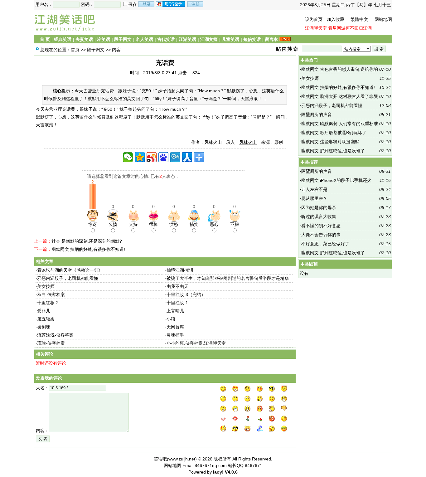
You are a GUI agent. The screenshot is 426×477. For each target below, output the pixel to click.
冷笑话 (103, 39)
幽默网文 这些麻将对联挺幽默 (330, 141)
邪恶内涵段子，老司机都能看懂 (67, 278)
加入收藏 (335, 19)
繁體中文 (359, 19)
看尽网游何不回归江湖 (350, 28)
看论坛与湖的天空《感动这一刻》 (70, 270)
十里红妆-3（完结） (186, 294)
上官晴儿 (175, 310)
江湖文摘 (209, 39)
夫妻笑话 (84, 39)
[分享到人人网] (187, 157)
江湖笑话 (187, 39)
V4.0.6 (231, 472)
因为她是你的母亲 (318, 207)
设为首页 (313, 19)
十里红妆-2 (48, 302)
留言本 (271, 39)
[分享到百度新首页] (163, 157)
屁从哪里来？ (314, 198)
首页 (75, 49)
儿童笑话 (230, 39)
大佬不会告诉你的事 (321, 234)
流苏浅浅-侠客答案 (55, 335)
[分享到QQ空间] (140, 157)
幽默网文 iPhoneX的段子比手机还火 (336, 180)
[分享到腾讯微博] (175, 157)
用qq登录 (171, 4)
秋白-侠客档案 (51, 294)
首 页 (45, 39)
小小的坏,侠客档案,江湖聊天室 (196, 343)
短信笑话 (252, 39)
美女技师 (46, 286)
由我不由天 (177, 286)
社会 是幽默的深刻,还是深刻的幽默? (86, 241)
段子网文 (123, 39)
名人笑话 (144, 39)
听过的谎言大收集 (318, 216)
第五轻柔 (46, 318)
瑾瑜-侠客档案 (51, 343)
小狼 (171, 318)
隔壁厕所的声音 (316, 114)
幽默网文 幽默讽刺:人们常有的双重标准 (339, 123)
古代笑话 (166, 39)
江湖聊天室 (316, 28)
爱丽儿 (43, 310)
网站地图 (383, 19)
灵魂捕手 (175, 335)
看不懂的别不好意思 (321, 225)
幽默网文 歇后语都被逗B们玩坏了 (333, 132)
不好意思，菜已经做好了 (325, 243)
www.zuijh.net (181, 458)
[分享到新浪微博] (152, 157)
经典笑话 (62, 39)
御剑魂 (43, 326)
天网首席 (175, 326)
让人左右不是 (314, 189)
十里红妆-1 (177, 302)
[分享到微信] (128, 157)
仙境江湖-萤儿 (180, 270)
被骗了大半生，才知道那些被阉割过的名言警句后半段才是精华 (228, 278)
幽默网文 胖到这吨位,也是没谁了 (333, 150)
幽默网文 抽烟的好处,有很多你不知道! (88, 249)
